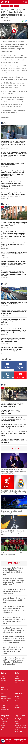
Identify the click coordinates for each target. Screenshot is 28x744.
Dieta (16, 705)
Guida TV (3, 732)
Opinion (17, 676)
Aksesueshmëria (19, 731)
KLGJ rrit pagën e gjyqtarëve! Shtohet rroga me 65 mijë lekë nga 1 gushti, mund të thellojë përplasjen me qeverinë (13, 195)
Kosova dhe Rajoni (19, 680)
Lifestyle (17, 698)
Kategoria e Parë (5, 701)
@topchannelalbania (8, 377)
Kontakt (17, 723)
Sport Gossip (4, 711)
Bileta (16, 721)
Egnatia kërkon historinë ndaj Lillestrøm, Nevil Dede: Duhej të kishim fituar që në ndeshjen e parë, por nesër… (13, 341)
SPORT (7, 2)
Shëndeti (17, 703)
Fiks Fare (3, 725)
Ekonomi (3, 682)
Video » (5, 385)
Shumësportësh (5, 709)
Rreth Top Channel (19, 719)
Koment (17, 678)
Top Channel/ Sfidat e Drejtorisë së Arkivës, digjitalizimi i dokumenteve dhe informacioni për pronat (13, 419)
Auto (16, 685)
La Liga (3, 705)
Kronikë (3, 678)
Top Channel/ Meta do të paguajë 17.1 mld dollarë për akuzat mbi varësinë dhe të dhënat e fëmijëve (13, 426)
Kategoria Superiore (6, 698)
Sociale (3, 685)
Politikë (3, 676)
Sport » (5, 284)
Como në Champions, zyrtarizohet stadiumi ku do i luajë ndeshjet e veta (14, 304)
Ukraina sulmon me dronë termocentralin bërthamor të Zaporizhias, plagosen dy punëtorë (13, 245)
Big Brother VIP (5, 719)
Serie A (3, 707)
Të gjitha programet (6, 729)
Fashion (17, 701)
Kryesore (3, 6)
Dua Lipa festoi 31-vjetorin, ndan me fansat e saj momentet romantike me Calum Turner (14, 255)
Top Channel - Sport (20, 368)
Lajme (7, 6)
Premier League (5, 703)
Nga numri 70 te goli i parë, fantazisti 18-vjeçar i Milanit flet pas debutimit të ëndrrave (13, 322)
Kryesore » (7, 123)
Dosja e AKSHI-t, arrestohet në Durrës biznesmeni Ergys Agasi (12, 165)
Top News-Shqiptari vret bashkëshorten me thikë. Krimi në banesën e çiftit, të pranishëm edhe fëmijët (13, 404)
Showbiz (17, 696)
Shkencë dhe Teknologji (21, 682)
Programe (5, 716)
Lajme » (5, 204)
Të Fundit (16, 6)
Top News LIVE (4, 689)
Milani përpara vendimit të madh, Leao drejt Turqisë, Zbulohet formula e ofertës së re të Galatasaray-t (14, 312)
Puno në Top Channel (20, 725)
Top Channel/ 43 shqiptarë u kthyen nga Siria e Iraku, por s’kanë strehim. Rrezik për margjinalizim (14, 440)
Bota (17, 673)
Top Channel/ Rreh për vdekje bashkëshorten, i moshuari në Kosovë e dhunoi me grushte (13, 412)
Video (2, 687)
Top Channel (7, 367)
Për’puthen (4, 721)
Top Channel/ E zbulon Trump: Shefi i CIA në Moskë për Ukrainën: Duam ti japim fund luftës (14, 433)
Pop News (19, 693)
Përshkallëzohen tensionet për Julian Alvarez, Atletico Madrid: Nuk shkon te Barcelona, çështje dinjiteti (12, 350)
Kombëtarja (4, 696)
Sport (11, 6)
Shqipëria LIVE (4, 723)
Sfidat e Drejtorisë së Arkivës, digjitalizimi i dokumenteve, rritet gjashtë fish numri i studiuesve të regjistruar (14, 225)
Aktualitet (3, 680)
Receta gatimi (18, 707)
